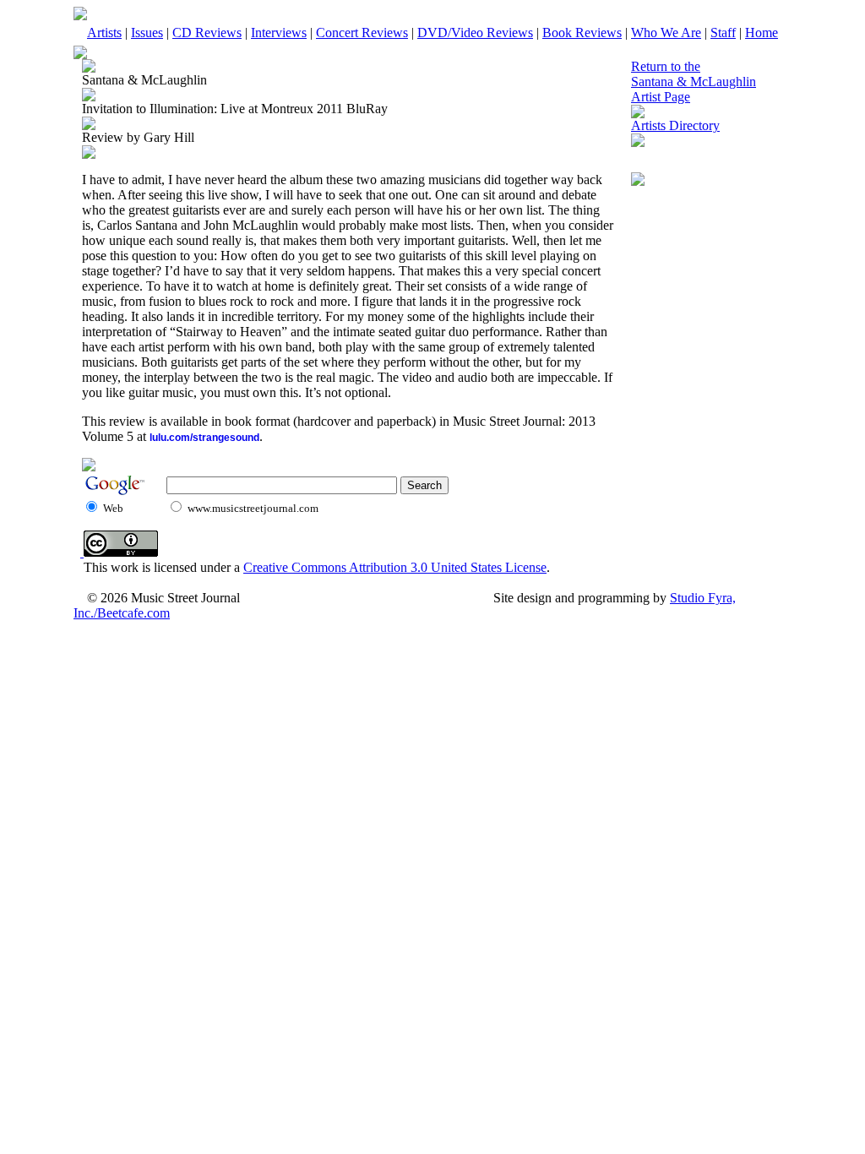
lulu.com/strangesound (204, 438)
